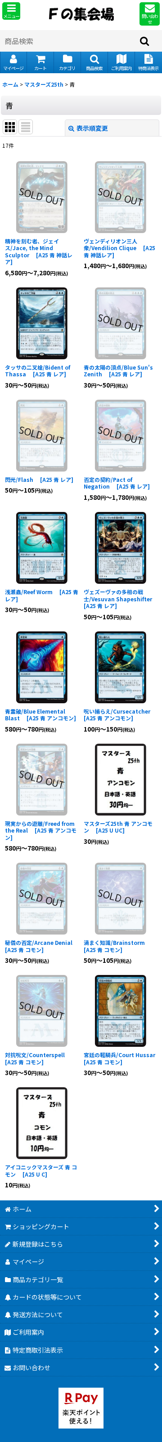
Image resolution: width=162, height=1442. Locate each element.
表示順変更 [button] (92, 127)
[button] (11, 11)
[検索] (145, 41)
